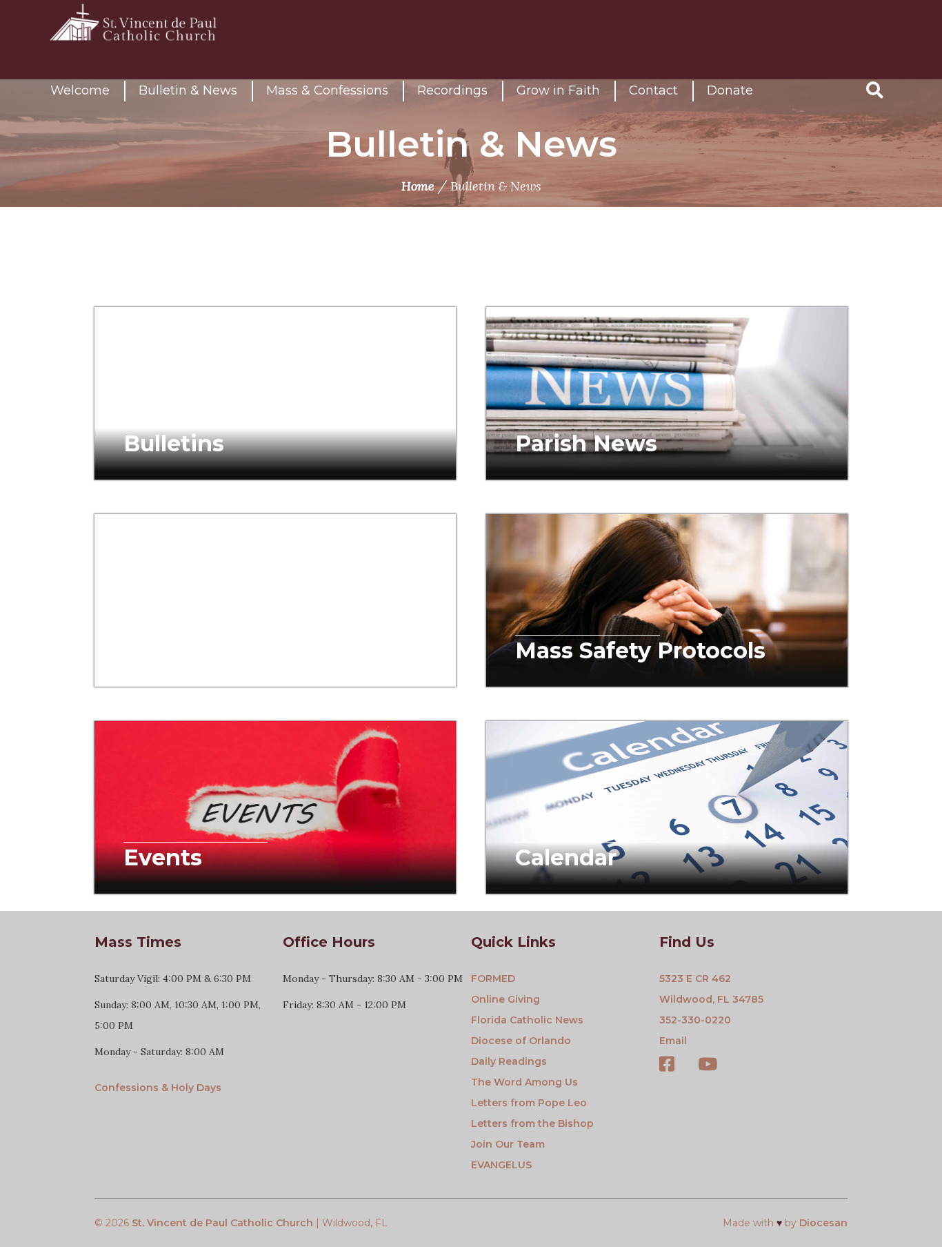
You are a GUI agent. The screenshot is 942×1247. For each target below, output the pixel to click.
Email (673, 1040)
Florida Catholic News (527, 1020)
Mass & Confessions (327, 90)
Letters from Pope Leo (529, 1103)
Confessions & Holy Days (157, 1087)
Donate (730, 90)
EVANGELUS (501, 1165)
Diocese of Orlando (521, 1040)
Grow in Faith (558, 90)
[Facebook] (666, 1065)
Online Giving (505, 999)
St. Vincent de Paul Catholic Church (222, 1223)
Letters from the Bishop (532, 1123)
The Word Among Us (524, 1082)
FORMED (493, 978)
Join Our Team (508, 1144)
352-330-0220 (695, 1020)
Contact (653, 90)
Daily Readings (509, 1061)
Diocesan (823, 1223)
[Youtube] (707, 1065)
